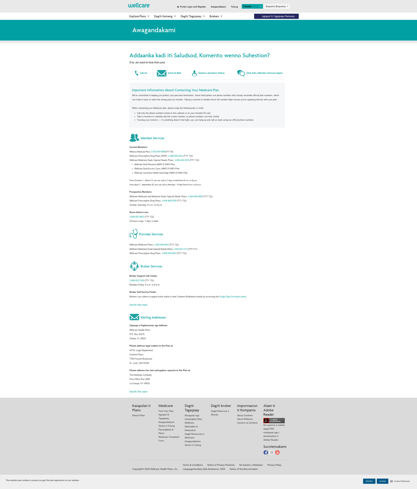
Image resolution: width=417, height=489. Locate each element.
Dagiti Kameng (163, 16)
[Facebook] (266, 452)
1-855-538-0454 (161, 244)
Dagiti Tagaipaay (191, 16)
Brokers (214, 16)
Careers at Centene (247, 422)
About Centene (245, 415)
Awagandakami (218, 6)
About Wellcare (245, 419)
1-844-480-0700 (169, 200)
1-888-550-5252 (175, 156)
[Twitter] (272, 452)
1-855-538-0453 (169, 253)
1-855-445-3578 (182, 160)
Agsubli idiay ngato (138, 305)
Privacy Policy (274, 465)
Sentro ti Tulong (166, 426)
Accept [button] (383, 481)
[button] (400, 481)
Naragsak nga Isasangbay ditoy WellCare (193, 419)
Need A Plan (138, 415)
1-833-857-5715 (180, 249)
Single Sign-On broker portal (232, 296)
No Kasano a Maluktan (251, 465)
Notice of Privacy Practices (221, 465)
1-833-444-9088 (158, 151)
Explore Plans (137, 16)
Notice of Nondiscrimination (244, 469)
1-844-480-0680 (195, 196)
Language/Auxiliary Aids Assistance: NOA (204, 469)
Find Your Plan (166, 411)
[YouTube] (277, 452)
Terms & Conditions (193, 465)
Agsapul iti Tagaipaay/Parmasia (278, 16)
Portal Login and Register (193, 6)
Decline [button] (369, 481)
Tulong (234, 6)
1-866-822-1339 (136, 280)
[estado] (139, 5)
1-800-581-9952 (136, 217)
